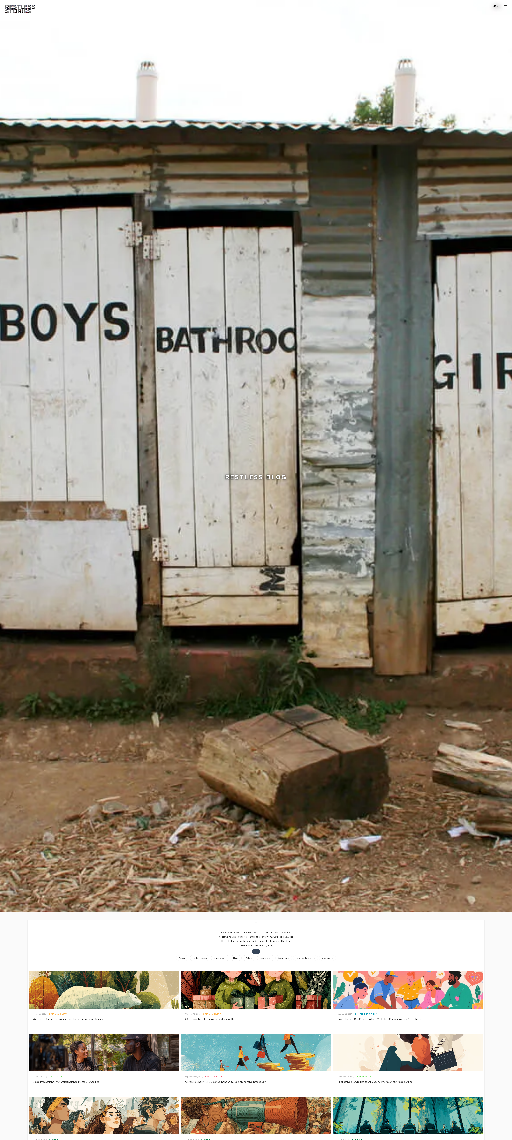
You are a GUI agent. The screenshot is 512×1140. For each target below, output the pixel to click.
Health (236, 958)
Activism (182, 958)
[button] (505, 6)
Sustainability (283, 958)
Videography (327, 958)
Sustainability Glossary (305, 958)
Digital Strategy (220, 958)
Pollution (249, 958)
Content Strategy (200, 958)
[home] (20, 6)
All (256, 952)
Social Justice (265, 958)
